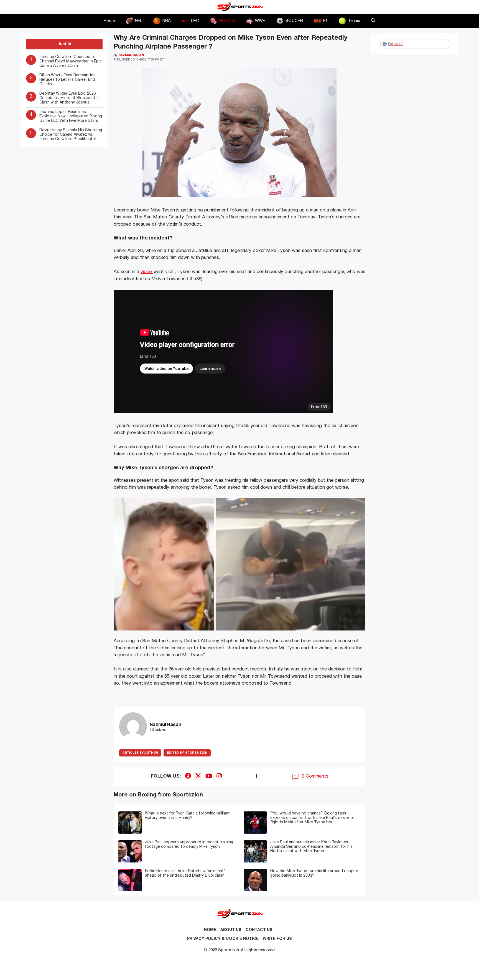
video (147, 272)
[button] (373, 21)
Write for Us (277, 939)
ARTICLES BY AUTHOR (140, 752)
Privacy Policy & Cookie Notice (223, 939)
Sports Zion (187, 752)
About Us (230, 930)
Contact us (259, 930)
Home (109, 21)
